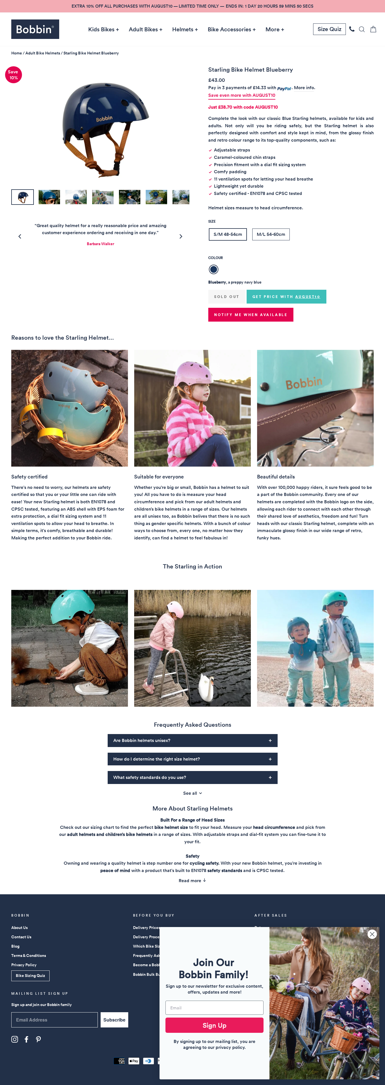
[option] (192, 6)
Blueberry (213, 269)
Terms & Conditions (28, 955)
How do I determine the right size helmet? (156, 759)
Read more (190, 881)
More (272, 29)
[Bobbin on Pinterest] (38, 1039)
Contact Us (21, 937)
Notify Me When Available (250, 314)
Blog (15, 946)
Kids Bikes (101, 29)
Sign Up (215, 1025)
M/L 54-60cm (271, 234)
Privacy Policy (24, 965)
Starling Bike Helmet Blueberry (91, 53)
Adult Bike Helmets (42, 53)
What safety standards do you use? (149, 777)
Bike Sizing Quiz (30, 975)
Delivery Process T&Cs (153, 937)
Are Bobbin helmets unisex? (141, 740)
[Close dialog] (372, 934)
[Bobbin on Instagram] (14, 1039)
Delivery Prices (146, 927)
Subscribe (114, 1019)
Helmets (182, 29)
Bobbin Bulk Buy (148, 974)
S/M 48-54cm (228, 234)
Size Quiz (329, 29)
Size (212, 221)
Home (16, 53)
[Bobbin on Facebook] (26, 1039)
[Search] (360, 29)
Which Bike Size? (148, 946)
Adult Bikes (143, 29)
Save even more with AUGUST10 (241, 95)
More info (304, 88)
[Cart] (371, 29)
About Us (19, 927)
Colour (215, 257)
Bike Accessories (229, 29)
